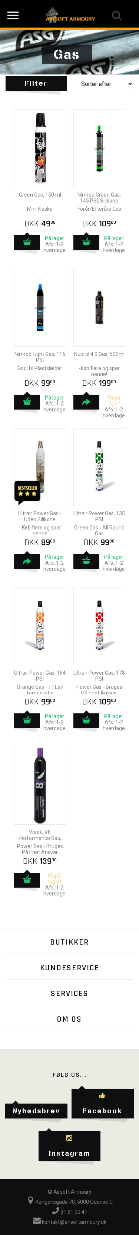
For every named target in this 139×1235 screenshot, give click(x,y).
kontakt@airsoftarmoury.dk (73, 1222)
